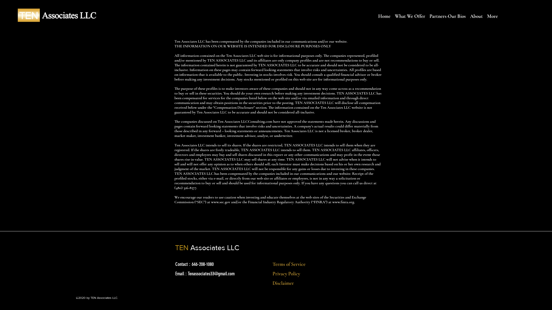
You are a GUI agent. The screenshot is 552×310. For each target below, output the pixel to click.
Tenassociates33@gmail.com (211, 274)
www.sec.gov (220, 202)
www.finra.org (343, 202)
